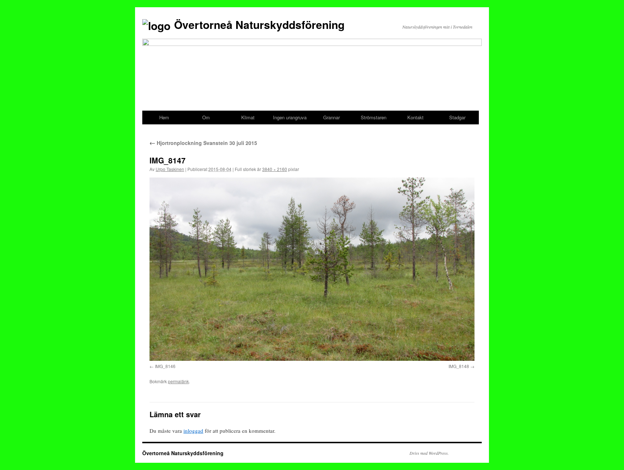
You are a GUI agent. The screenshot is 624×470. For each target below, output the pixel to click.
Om (206, 117)
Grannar (331, 117)
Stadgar (457, 117)
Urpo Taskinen (170, 169)
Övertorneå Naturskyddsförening (259, 24)
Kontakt (415, 117)
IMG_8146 (165, 366)
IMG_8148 (458, 366)
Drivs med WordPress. (429, 453)
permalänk (178, 381)
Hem (164, 117)
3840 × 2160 (274, 169)
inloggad (193, 430)
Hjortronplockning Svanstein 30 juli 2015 (203, 142)
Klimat (248, 117)
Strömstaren (373, 117)
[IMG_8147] (312, 269)
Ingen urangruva (290, 117)
